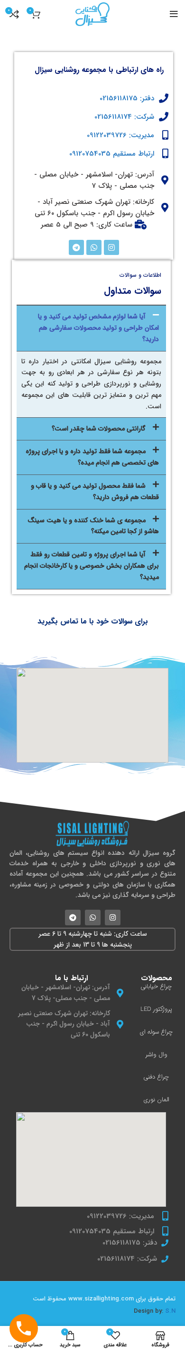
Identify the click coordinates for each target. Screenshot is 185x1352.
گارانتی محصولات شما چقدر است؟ (99, 428)
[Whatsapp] (94, 247)
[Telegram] (76, 247)
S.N (170, 1311)
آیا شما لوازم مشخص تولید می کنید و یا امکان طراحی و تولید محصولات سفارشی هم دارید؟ (98, 327)
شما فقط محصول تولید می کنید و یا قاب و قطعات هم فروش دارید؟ (95, 491)
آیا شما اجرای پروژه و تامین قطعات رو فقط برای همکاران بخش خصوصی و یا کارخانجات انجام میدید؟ (91, 565)
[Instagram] (111, 247)
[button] (91, 328)
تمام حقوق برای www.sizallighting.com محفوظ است (104, 1299)
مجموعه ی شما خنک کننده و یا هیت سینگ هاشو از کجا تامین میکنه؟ (93, 526)
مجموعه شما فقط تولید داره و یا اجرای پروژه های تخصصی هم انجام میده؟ (92, 457)
